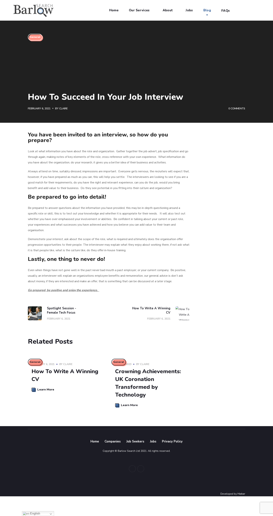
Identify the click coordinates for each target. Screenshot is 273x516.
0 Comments (236, 108)
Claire (63, 108)
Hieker (241, 494)
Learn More (45, 390)
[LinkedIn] (140, 468)
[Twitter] (132, 468)
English (34, 513)
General (35, 37)
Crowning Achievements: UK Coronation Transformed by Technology (148, 383)
